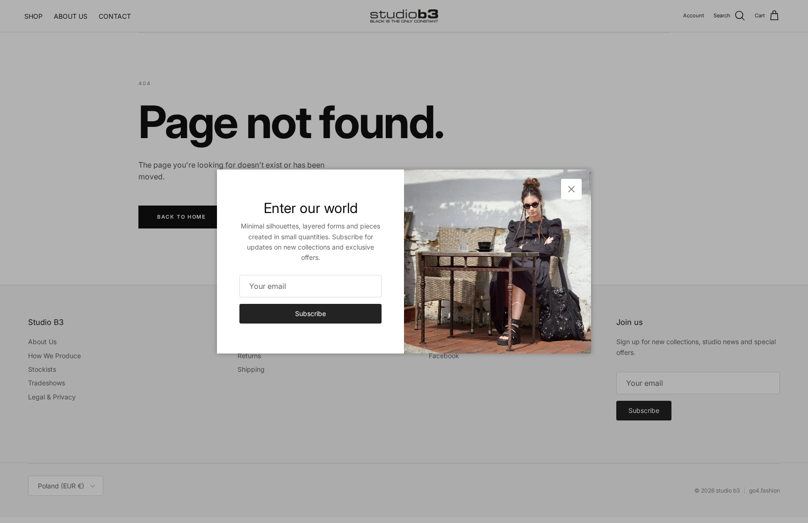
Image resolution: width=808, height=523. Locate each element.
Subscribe (310, 313)
